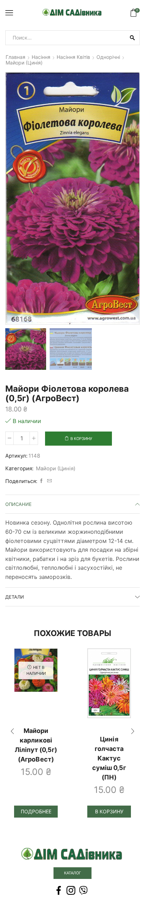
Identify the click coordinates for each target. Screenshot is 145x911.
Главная (15, 57)
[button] (14, 200)
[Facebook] (41, 481)
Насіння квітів (73, 57)
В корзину (81, 438)
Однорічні (108, 57)
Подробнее (36, 811)
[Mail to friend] (48, 481)
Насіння (41, 57)
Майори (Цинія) (24, 62)
